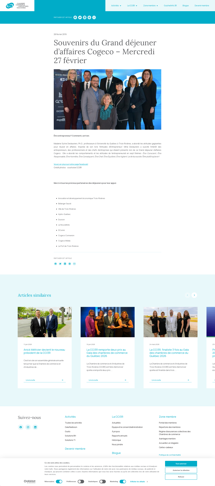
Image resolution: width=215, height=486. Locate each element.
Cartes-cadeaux (166, 447)
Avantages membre (167, 438)
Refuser (181, 477)
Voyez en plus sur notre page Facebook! (71, 164)
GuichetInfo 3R (170, 5)
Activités (115, 5)
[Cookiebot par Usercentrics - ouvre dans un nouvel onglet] (30, 481)
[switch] (81, 481)
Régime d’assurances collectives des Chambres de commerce (175, 433)
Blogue (186, 5)
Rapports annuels (119, 435)
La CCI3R (131, 5)
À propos (116, 431)
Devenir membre (202, 5)
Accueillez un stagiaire (168, 443)
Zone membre (149, 5)
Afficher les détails (137, 482)
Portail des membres (168, 422)
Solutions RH (70, 435)
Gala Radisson (71, 427)
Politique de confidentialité (170, 455)
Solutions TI (70, 440)
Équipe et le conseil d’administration (127, 427)
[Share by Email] (94, 17)
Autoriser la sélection (181, 470)
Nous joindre (117, 444)
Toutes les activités (73, 422)
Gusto (67, 431)
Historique (116, 440)
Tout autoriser (181, 464)
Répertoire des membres (170, 427)
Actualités (116, 422)
